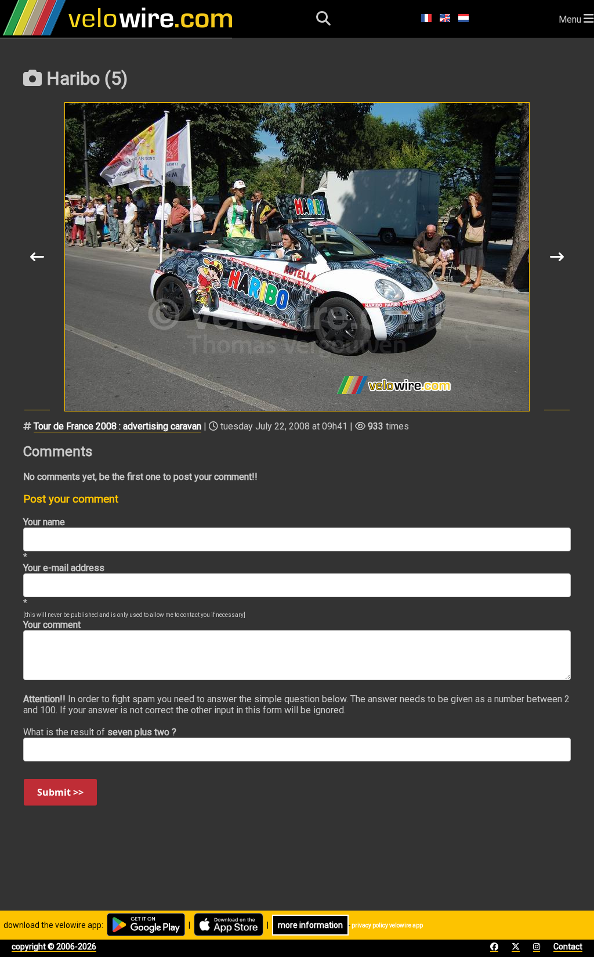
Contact (567, 946)
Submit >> (60, 792)
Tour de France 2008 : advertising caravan (117, 426)
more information (310, 925)
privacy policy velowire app (387, 925)
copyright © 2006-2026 (54, 946)
